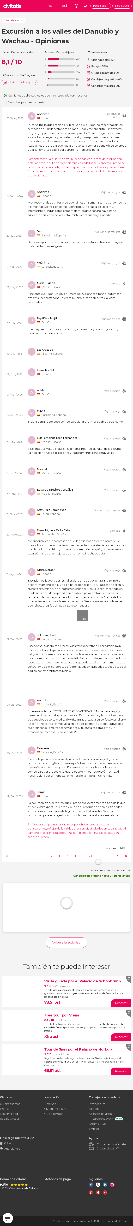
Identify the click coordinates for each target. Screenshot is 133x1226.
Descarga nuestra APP (17, 1138)
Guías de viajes (53, 1113)
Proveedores (97, 1104)
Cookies (123, 1221)
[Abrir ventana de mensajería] (8, 1218)
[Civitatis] (12, 6)
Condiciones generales (65, 1221)
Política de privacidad (105, 1221)
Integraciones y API (101, 1118)
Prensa (4, 1108)
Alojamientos (97, 1123)
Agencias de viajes (100, 1113)
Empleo (94, 1128)
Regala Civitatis (9, 1118)
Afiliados (94, 1108)
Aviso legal (85, 1221)
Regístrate (122, 5)
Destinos (50, 1104)
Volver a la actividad (13, 20)
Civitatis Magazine (55, 1108)
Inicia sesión (100, 5)
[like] (128, 979)
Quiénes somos (10, 1104)
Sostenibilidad (9, 1113)
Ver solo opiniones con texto (26, 102)
